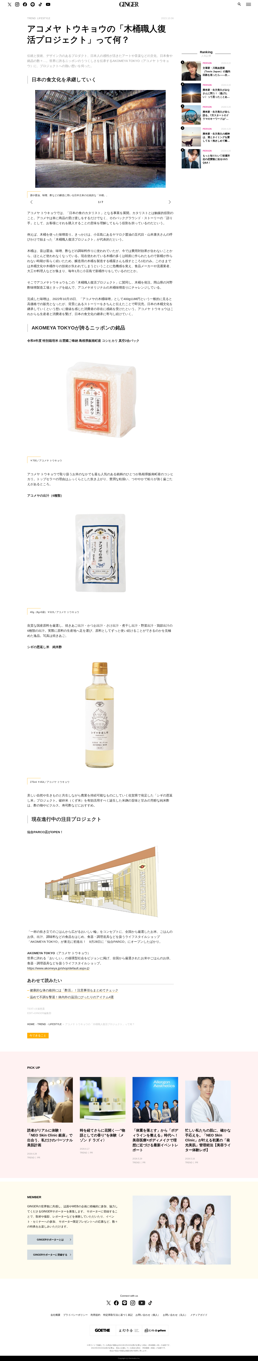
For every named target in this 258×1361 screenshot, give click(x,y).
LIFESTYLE (55, 1024)
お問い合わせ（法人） (175, 1314)
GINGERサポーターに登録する (50, 1254)
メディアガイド (198, 1314)
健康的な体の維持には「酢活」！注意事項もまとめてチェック (74, 990)
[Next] (169, 202)
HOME (31, 1024)
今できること (37, 1035)
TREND (41, 1024)
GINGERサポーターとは (50, 1239)
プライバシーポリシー (75, 1314)
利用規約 (95, 1314)
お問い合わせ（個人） (147, 1314)
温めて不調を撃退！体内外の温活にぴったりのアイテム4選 (72, 997)
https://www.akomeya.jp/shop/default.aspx (56, 968)
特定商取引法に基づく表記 (118, 1314)
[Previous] (31, 202)
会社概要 (55, 1314)
